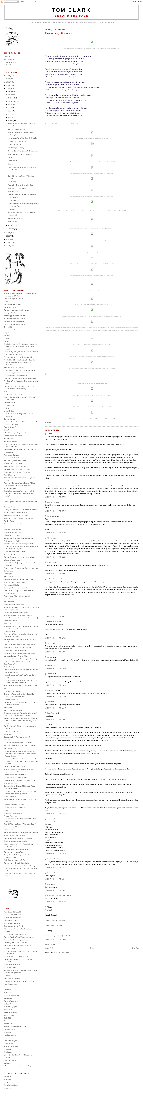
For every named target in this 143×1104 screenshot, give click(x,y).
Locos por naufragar (11, 1060)
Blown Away (12, 182)
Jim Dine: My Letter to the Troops (15, 461)
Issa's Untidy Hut (53, 621)
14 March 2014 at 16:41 (55, 867)
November (12, 95)
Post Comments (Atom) (62, 952)
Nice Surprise (12, 221)
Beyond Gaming (9, 419)
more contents (9, 59)
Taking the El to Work (11, 796)
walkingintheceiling (10, 1012)
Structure (11, 173)
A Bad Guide (8, 1024)
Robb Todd (7, 1049)
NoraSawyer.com (10, 1035)
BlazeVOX (7, 1076)
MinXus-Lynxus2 (9, 1015)
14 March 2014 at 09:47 (55, 616)
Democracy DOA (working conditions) (17, 737)
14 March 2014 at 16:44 (55, 879)
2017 (8, 79)
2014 (8, 88)
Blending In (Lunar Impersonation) (15, 588)
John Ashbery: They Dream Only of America (23, 151)
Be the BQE (51, 516)
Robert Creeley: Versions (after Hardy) (58, 936)
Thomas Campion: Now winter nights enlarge (19, 557)
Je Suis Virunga (9, 554)
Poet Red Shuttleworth (11, 995)
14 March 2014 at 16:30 (55, 853)
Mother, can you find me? (16, 218)
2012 (8, 236)
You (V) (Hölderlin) (10, 576)
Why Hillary (8, 707)
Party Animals (12, 161)
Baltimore (7, 336)
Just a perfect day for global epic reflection (18, 518)
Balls (5, 527)
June (10, 111)
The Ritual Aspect (10, 402)
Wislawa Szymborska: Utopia (14, 524)
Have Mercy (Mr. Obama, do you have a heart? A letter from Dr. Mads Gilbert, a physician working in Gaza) (21, 761)
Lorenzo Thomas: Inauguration (14, 324)
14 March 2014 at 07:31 (55, 497)
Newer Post (49, 948)
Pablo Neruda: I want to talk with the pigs (18, 647)
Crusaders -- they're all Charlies (15, 551)
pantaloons (7, 1063)
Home (92, 948)
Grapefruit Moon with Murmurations (16, 612)
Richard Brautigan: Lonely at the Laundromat (19, 838)
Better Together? (9, 664)
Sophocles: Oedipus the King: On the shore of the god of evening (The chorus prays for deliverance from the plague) (21, 629)
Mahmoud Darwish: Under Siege (15, 775)
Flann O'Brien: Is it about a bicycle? (16, 512)
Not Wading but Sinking (16, 148)
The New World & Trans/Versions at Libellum (19, 937)
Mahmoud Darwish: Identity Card (15, 807)
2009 (8, 246)
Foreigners (7, 341)
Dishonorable (8, 571)
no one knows (8, 734)
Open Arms (8, 430)
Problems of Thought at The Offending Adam (19, 981)
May (10, 114)
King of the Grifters (10, 441)
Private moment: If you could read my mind (18, 357)
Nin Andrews (51, 502)
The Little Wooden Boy (11, 1001)
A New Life (7, 623)
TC (48, 434)
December (12, 91)
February (11, 225)
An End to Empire (10, 667)
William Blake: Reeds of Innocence (20, 154)
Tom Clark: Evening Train (12, 532)
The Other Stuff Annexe (12, 978)
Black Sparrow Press (11, 1085)
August (10, 104)
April (10, 117)
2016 (8, 82)
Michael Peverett (52, 579)
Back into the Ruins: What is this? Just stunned (20, 745)
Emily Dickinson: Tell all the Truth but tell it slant (20, 780)
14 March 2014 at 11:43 (55, 708)
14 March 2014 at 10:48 (55, 685)
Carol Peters (51, 713)
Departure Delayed (10, 1041)
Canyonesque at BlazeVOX (13, 926)
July (9, 108)
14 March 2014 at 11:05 (55, 696)
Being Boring (8, 438)
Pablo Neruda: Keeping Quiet (14, 604)
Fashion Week (9, 521)
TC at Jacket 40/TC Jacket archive (16, 956)
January (11, 229)
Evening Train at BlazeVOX (13, 915)
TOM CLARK (71, 10)
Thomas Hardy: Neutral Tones (14, 852)
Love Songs (8, 499)
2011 (8, 239)
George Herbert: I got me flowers (15, 394)
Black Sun (7, 990)
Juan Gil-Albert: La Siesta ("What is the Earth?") (20, 824)
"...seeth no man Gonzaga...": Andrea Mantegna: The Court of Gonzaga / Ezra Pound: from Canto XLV (21, 868)
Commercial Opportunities (17, 141)
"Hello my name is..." (11, 783)
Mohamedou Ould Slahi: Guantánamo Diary (19, 538)
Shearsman (8, 1079)
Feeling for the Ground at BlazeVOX (16, 934)
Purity (6, 810)
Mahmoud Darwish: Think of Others (16, 656)
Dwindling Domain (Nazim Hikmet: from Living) (20, 653)
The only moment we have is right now (17, 310)
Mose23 (49, 562)
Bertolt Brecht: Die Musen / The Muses (17, 472)
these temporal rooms (11, 1021)
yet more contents (10, 62)
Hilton (49, 702)
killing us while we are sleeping (14, 766)
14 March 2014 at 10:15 (55, 638)
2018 (8, 76)
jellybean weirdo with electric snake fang (17, 1066)
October (11, 98)
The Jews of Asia (10, 307)
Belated (10, 164)
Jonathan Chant (52, 690)
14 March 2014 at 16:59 (55, 890)
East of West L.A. (10, 1029)
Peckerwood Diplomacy (12, 455)
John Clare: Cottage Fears (17, 129)
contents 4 (7, 65)
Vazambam (8, 998)
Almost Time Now (10, 475)
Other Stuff (7, 975)
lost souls (7, 740)
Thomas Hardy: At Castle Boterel (56, 920)
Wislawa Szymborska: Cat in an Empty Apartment (21, 833)
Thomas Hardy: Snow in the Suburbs (16, 863)
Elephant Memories (10, 621)
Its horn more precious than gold (15, 318)
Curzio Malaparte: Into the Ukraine (15, 841)
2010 (8, 242)
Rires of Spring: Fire (10, 427)
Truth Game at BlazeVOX (12, 912)
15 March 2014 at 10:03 (55, 939)
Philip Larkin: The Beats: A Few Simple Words (19, 645)
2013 (8, 233)
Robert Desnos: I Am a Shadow (14, 835)
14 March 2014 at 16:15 (55, 814)
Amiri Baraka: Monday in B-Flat (14, 860)
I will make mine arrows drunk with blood (18, 743)
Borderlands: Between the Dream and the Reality (20, 685)
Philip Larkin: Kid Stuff (11, 541)
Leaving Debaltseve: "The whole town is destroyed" (21, 510)
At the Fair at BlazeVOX (12, 923)
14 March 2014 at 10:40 (55, 668)
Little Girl (7, 338)
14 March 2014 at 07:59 (55, 533)
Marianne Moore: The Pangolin (14, 321)
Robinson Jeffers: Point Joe (13, 691)
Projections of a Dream (12, 535)
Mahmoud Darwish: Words (13, 436)
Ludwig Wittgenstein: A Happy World (16, 849)
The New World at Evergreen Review (16, 940)
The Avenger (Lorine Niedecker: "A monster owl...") (21, 449)
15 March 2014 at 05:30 (55, 902)
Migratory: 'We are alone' (12, 560)
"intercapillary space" (11, 1007)
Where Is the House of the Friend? (15, 466)
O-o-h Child (8, 327)
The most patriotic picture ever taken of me (18, 579)
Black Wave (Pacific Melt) (12, 304)
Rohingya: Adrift (9, 313)
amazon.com (8, 1088)
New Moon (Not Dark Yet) (13, 530)
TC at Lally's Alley (10, 967)
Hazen (49, 643)
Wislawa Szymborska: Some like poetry (17, 469)
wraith (6, 391)
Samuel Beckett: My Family (13, 458)
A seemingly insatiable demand (14, 316)
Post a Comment (50, 944)
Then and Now (13, 191)
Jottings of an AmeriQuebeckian (15, 1026)
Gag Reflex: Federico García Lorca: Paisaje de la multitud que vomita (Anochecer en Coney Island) (20, 346)
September (12, 101)
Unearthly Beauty (10, 411)
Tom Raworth (8, 1052)
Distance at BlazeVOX (11, 920)
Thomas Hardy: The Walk (53, 925)
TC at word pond (9, 948)
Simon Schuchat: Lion (11, 599)
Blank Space (8, 574)
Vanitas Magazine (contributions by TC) (17, 945)
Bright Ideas (12, 209)
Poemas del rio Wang (11, 1046)
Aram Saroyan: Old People (13, 463)
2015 (8, 85)
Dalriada (49, 657)
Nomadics (7, 992)
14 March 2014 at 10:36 (55, 652)
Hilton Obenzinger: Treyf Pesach (15, 433)
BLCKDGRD (8, 1018)
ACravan (50, 538)
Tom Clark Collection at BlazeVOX (15, 917)
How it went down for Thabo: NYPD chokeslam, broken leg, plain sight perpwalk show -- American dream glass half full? (20, 373)
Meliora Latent (9, 1043)
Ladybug (11, 157)
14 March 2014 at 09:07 (55, 574)
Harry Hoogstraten (10, 984)
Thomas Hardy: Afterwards (58, 33)
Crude (6, 301)
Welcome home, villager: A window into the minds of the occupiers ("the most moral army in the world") (20, 720)
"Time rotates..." (9, 330)
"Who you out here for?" (12, 699)
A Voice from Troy (10, 488)
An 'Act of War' (9, 602)
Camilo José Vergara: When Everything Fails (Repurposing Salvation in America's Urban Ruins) (19, 493)
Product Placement (14, 144)
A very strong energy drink (13, 710)
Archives (7, 408)
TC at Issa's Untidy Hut (12, 965)
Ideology (7, 688)
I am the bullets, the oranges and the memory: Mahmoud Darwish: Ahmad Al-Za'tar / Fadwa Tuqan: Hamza (20, 753)
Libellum (7, 1082)
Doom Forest (12, 200)
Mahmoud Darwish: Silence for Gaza (16, 777)
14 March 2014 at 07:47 (55, 511)
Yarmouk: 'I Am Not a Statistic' (14, 367)
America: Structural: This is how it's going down (20, 378)
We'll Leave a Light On (11, 585)
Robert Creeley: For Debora (13, 299)
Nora (48, 884)
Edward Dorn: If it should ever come (16, 650)
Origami (6, 333)
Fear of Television (10, 405)
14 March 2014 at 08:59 (55, 557)
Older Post (135, 948)
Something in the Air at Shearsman (16, 943)
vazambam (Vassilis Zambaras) (58, 895)
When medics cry (10, 748)
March (10, 121)
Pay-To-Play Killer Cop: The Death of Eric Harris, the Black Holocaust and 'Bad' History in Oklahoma (20, 362)
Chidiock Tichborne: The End (14, 805)
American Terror (9, 507)
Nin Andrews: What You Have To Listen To (22, 138)
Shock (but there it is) (11, 731)
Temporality (8, 987)
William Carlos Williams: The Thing (16, 515)
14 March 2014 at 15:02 (55, 719)
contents (7, 56)
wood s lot (7, 1032)
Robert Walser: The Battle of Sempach (17, 596)
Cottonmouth (8, 452)
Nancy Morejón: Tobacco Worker (15, 582)
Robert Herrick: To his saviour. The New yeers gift (21, 568)
